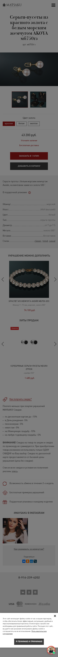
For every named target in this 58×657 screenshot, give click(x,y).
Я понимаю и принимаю (29, 642)
